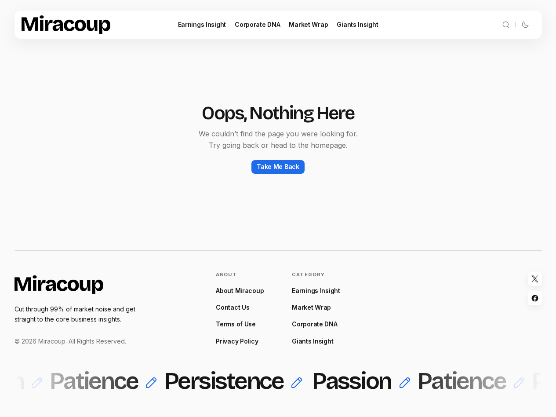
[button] (506, 25)
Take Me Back (278, 166)
